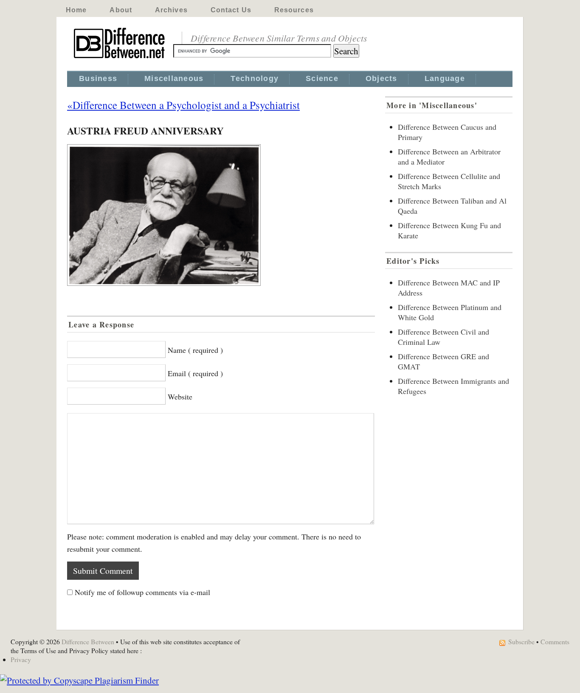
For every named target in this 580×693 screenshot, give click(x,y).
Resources (294, 10)
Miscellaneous (173, 78)
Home (76, 10)
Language (445, 78)
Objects (381, 78)
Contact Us (231, 10)
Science (322, 78)
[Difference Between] (120, 58)
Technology (255, 78)
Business (98, 78)
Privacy (21, 659)
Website (180, 396)
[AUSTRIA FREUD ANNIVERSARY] (221, 215)
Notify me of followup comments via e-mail (142, 592)
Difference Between (88, 641)
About (121, 10)
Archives (171, 10)
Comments (555, 641)
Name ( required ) (195, 350)
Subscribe (521, 641)
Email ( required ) (195, 373)
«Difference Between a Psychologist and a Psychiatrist (183, 105)
